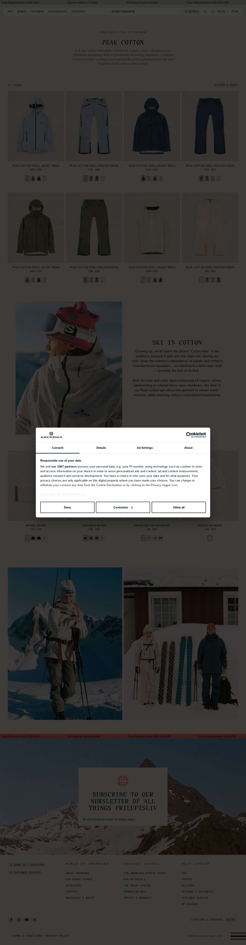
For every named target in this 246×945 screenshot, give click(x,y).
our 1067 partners (64, 466)
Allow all (179, 507)
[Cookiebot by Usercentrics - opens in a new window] (189, 435)
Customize (121, 507)
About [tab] (188, 447)
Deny (67, 507)
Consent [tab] (58, 447)
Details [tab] (101, 447)
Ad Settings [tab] (145, 447)
